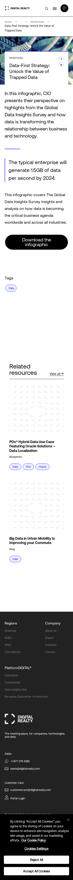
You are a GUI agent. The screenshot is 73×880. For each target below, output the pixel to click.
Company (53, 623)
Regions (11, 623)
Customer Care (14, 782)
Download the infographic (36, 242)
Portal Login (18, 798)
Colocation (11, 675)
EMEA (8, 637)
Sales (8, 753)
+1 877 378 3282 (20, 761)
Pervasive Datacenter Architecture (26, 696)
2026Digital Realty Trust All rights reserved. (29, 814)
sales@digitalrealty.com (25, 768)
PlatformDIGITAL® (18, 668)
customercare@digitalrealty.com (30, 789)
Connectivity (12, 682)
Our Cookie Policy (33, 840)
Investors (50, 644)
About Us (50, 630)
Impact (49, 637)
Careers (50, 652)
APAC (8, 644)
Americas (10, 630)
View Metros (12, 652)
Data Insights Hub (16, 689)
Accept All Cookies (36, 871)
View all (55, 374)
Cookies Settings (36, 848)
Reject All (36, 860)
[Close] (68, 819)
